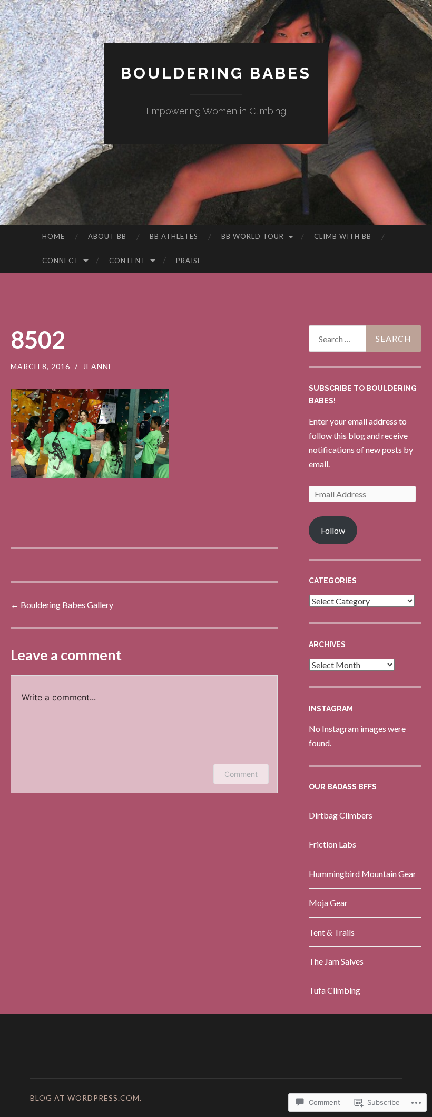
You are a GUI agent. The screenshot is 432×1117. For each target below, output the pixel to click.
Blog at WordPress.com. (86, 1097)
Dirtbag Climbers (340, 815)
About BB (107, 236)
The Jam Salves (336, 961)
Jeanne (98, 366)
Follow (333, 530)
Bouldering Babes (216, 73)
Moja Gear (328, 903)
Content (127, 260)
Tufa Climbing (334, 990)
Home (53, 236)
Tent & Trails (332, 932)
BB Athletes (174, 236)
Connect (60, 260)
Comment (241, 773)
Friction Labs (332, 844)
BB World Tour (252, 236)
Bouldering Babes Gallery (62, 605)
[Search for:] (365, 338)
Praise (189, 260)
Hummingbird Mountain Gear (362, 874)
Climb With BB (342, 236)
